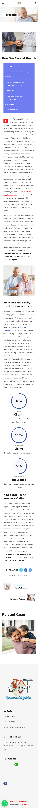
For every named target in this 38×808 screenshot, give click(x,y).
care (19, 575)
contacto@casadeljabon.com (14, 727)
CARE (14, 650)
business (12, 575)
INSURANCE (22, 650)
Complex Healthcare (19, 646)
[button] (35, 3)
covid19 (26, 575)
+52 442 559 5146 (10, 721)
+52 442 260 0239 (10, 716)
